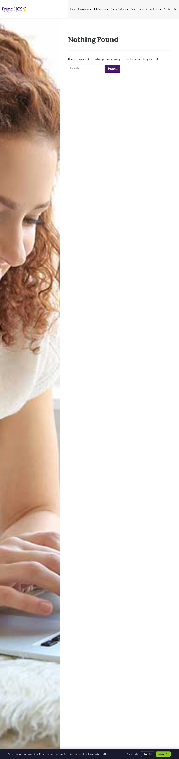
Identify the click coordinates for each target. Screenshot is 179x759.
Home (72, 9)
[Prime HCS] (14, 9)
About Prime (153, 9)
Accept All (163, 754)
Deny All (148, 754)
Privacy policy (133, 754)
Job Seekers (100, 9)
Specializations (119, 9)
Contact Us (170, 9)
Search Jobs (137, 9)
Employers (84, 9)
